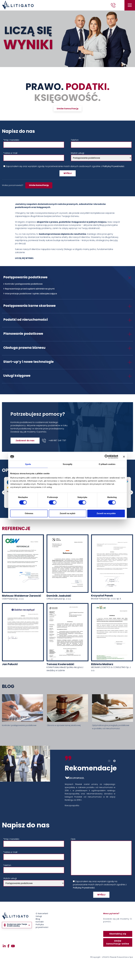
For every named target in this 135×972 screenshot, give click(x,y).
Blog (38, 919)
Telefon (75, 139)
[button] (131, 492)
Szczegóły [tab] (67, 464)
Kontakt (40, 921)
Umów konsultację (39, 185)
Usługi (39, 916)
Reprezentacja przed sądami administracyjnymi (29, 288)
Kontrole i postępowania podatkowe (24, 283)
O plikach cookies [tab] (107, 464)
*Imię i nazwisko (11, 139)
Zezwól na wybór (67, 513)
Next (114, 762)
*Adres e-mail (10, 153)
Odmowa (29, 513)
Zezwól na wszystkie (106, 513)
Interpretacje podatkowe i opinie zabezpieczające (31, 293)
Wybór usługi (77, 153)
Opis (73, 839)
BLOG (8, 686)
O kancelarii (42, 913)
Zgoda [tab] (28, 464)
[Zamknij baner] (124, 457)
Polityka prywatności (42, 926)
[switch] (50, 502)
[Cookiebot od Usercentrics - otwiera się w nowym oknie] (106, 457)
